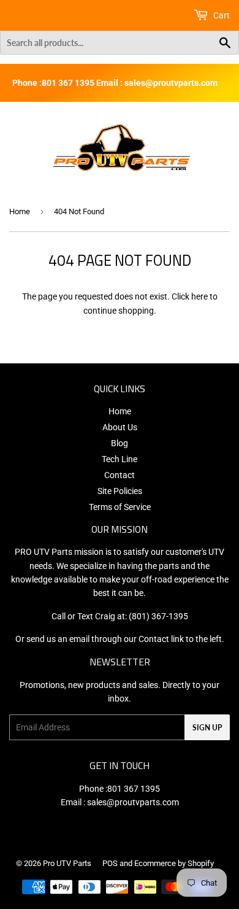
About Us (119, 427)
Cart (220, 15)
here (199, 296)
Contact (119, 475)
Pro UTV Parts (67, 863)
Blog (119, 443)
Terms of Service (120, 507)
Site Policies (119, 491)
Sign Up (207, 727)
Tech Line (119, 459)
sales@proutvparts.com (133, 802)
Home (19, 211)
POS (110, 863)
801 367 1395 (133, 789)
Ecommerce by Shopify (174, 863)
